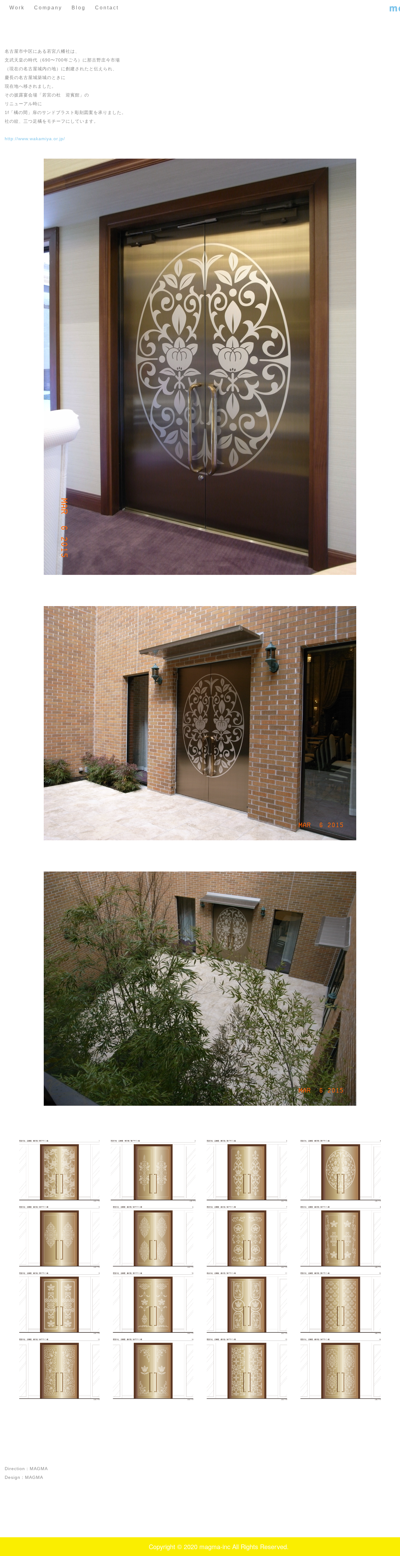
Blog (79, 7)
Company (48, 7)
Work (17, 7)
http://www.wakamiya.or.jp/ (35, 138)
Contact (107, 7)
